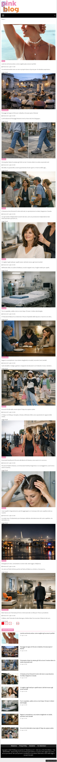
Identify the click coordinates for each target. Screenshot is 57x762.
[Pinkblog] (10, 6)
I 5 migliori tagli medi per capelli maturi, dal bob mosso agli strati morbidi (22, 262)
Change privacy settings (51, 760)
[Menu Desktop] (3, 15)
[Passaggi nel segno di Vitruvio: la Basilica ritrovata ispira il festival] (10, 651)
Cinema (3, 208)
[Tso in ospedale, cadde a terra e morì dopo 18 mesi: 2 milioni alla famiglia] (10, 705)
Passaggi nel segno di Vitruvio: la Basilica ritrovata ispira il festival (20, 113)
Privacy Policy (23, 746)
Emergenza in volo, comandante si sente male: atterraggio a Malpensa (21, 563)
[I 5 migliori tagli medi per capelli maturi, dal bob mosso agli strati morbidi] (10, 692)
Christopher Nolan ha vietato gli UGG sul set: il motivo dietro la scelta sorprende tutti (25, 162)
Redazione (14, 746)
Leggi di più (5, 72)
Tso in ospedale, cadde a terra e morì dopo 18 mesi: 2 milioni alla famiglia (22, 311)
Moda (3, 61)
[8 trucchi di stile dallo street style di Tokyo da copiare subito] (10, 733)
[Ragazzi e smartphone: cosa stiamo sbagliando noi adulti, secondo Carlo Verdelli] (10, 719)
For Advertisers (41, 746)
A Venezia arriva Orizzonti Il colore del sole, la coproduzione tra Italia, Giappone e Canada (27, 211)
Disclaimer (32, 746)
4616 (18, 623)
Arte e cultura (5, 110)
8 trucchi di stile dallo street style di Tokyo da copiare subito (18, 409)
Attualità (4, 308)
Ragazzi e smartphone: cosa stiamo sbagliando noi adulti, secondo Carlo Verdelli (24, 360)
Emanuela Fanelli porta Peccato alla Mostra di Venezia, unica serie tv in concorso (24, 460)
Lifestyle (4, 159)
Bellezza (3, 259)
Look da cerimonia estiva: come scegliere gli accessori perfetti (19, 64)
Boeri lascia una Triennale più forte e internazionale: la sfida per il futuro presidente (25, 613)
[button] (54, 15)
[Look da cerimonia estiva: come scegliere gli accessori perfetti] (10, 638)
